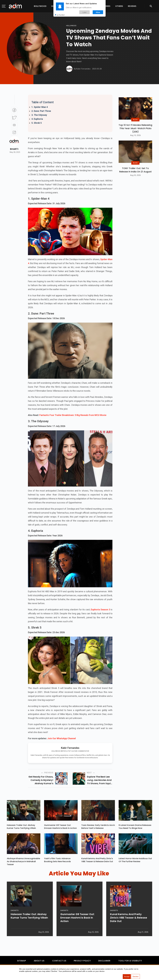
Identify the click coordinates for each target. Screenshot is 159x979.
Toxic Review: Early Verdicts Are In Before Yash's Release (98, 827)
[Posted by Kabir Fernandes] (69, 69)
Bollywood (40, 6)
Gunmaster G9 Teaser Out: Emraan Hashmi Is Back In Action (60, 827)
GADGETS (15, 910)
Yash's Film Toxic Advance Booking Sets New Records (57, 860)
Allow (98, 12)
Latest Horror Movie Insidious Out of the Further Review (135, 860)
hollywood (71, 25)
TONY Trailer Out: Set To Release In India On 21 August (135, 170)
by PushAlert (61, 15)
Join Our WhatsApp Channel (61, 738)
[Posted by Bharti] (14, 141)
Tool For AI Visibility (130, 960)
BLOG (135, 119)
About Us (39, 960)
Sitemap (21, 960)
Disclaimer (104, 960)
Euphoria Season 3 (100, 609)
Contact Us (59, 960)
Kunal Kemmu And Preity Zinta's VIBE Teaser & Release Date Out (97, 860)
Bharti (14, 149)
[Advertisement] (9, 51)
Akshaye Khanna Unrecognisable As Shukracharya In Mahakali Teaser (23, 861)
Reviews (132, 6)
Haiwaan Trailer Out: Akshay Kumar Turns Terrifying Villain (21, 827)
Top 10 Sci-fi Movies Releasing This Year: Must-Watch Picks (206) (135, 128)
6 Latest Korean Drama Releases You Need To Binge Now (135, 827)
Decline (136, 977)
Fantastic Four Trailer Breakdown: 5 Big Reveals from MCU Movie (72, 415)
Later (84, 12)
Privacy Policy (82, 960)
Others (119, 6)
